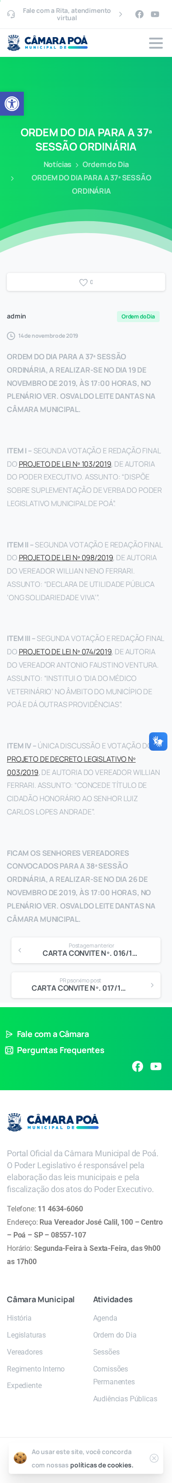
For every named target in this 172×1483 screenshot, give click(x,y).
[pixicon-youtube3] (156, 1066)
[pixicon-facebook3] (137, 1066)
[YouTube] (155, 14)
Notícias (58, 164)
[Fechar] (154, 1458)
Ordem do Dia (105, 164)
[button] (12, 104)
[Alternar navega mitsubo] (156, 43)
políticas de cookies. (101, 1465)
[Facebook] (139, 14)
